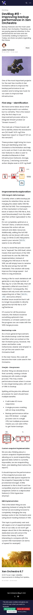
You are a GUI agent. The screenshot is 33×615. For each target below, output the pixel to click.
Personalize (12, 612)
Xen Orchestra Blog (14, 593)
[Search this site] (26, 2)
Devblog (5, 10)
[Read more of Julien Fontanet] (4, 45)
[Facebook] (18, 596)
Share (28, 48)
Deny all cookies (23, 609)
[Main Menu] (30, 3)
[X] (15, 596)
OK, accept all (10, 609)
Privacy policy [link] (22, 612)
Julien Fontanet (8, 50)
